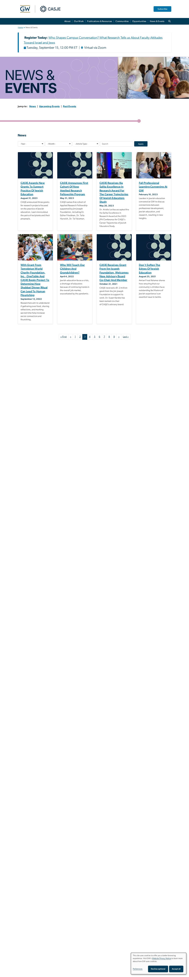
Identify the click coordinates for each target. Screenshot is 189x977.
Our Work (79, 21)
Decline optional (158, 969)
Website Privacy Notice (161, 958)
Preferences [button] (138, 969)
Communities (122, 21)
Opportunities (139, 21)
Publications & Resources (99, 21)
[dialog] (158, 963)
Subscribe (162, 9)
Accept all (176, 969)
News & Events (157, 21)
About (67, 21)
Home (20, 27)
